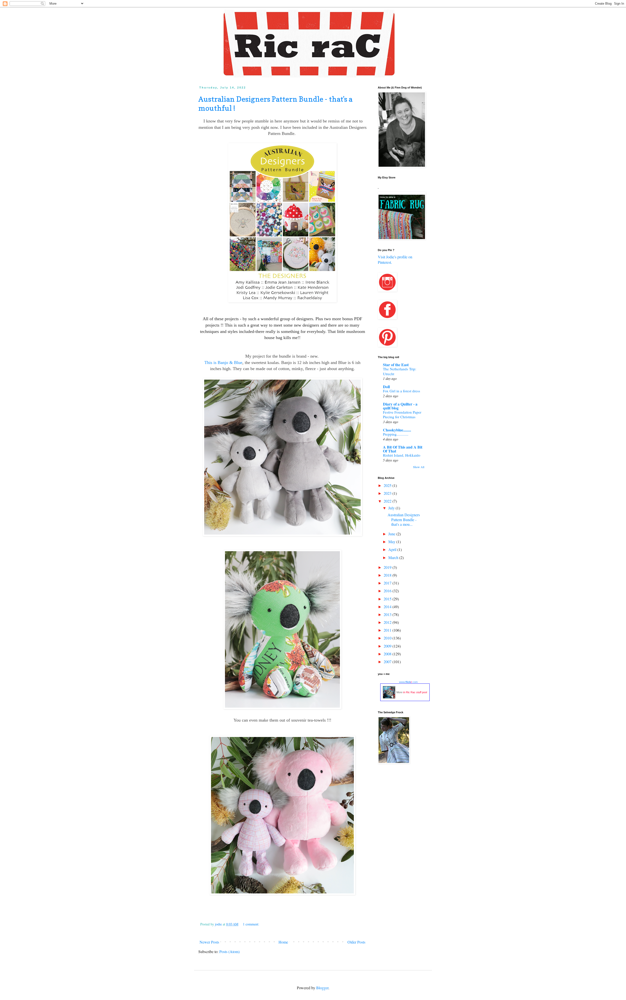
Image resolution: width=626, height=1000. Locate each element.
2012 (388, 622)
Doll (386, 386)
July (392, 507)
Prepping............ (395, 434)
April (392, 549)
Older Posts (356, 942)
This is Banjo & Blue (223, 362)
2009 (388, 645)
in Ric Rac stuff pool (415, 692)
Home (283, 942)
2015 (388, 598)
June (392, 533)
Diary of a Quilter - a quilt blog (400, 406)
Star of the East (396, 364)
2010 (388, 637)
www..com (408, 682)
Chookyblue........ (397, 430)
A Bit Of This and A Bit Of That (402, 449)
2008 (388, 653)
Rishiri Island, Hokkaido (401, 455)
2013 (388, 614)
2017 (388, 582)
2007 (388, 661)
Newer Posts (209, 942)
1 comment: (251, 924)
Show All (418, 467)
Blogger (322, 987)
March (393, 557)
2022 (388, 501)
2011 (388, 630)
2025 (388, 485)
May (392, 541)
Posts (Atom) (229, 951)
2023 (388, 493)
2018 (388, 575)
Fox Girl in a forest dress (401, 390)
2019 (388, 567)
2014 (388, 606)
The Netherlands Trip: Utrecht (399, 371)
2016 (388, 590)
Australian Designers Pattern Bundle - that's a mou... (404, 519)
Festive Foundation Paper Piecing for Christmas (402, 414)
